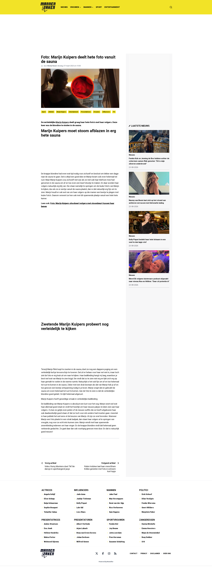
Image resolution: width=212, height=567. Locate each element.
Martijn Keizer (52, 66)
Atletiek (51, 112)
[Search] (171, 7)
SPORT (99, 7)
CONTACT (133, 553)
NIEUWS (64, 7)
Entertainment (73, 112)
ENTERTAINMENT (112, 7)
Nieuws (132, 155)
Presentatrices (86, 112)
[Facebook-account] (103, 553)
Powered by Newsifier (106, 561)
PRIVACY (144, 553)
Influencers (106, 112)
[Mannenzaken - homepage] (48, 7)
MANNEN (87, 7)
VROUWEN (74, 7)
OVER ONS (167, 553)
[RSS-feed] (115, 553)
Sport (43, 112)
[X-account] (96, 553)
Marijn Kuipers (61, 112)
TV (114, 112)
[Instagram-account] (109, 553)
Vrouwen (96, 112)
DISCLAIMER (155, 553)
